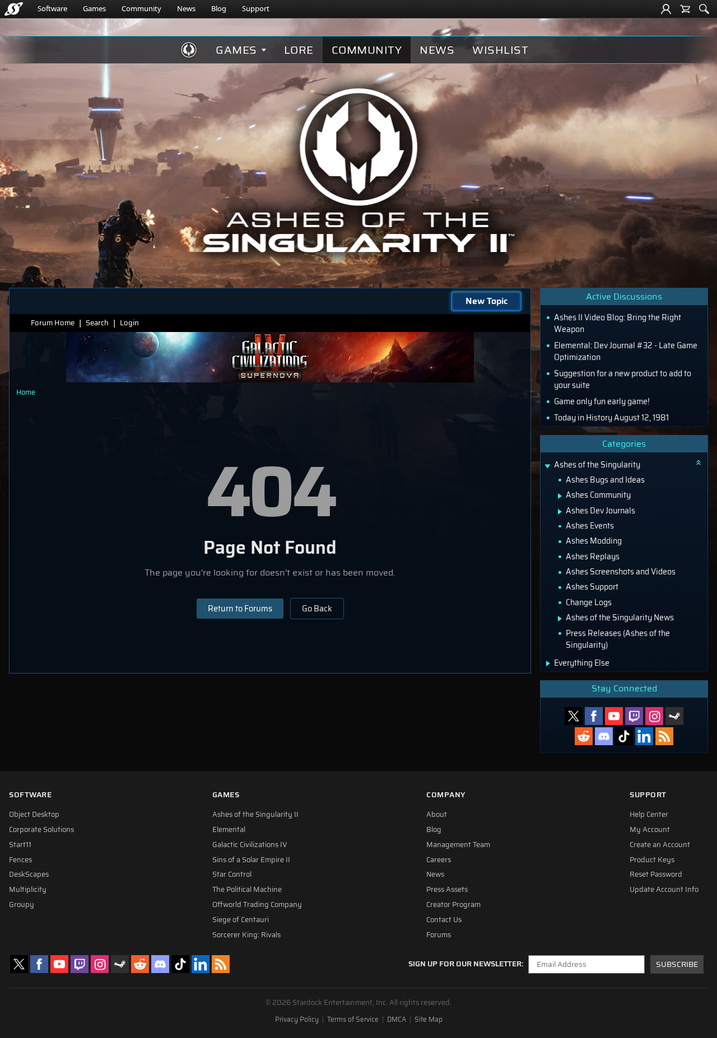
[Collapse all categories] (698, 462)
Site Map (429, 1019)
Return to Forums (240, 608)
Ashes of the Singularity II (255, 814)
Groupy (21, 904)
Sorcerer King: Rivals (246, 935)
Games (94, 8)
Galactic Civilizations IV (249, 844)
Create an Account (660, 844)
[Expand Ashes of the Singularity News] (560, 618)
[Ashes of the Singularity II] (358, 170)
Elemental (228, 829)
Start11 (20, 844)
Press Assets (447, 889)
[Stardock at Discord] (604, 736)
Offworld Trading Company (257, 904)
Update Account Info (664, 889)
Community (141, 8)
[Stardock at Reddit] (584, 736)
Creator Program (453, 904)
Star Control (232, 874)
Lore (299, 50)
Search (97, 323)
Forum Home (53, 323)
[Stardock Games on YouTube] (614, 716)
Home (25, 392)
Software (52, 8)
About (436, 814)
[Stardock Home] (13, 9)
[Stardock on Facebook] (594, 716)
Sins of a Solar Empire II (251, 860)
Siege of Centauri (240, 919)
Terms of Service (353, 1019)
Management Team (458, 844)
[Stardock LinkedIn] (644, 736)
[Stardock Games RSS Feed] (664, 736)
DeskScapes (29, 874)
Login (129, 323)
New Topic (486, 301)
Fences (20, 860)
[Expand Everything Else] (548, 663)
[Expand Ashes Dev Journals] (560, 512)
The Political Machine (247, 889)
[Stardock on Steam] (674, 716)
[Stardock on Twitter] (574, 716)
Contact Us (444, 919)
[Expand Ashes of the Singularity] (547, 466)
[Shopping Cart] (685, 9)
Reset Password (656, 874)
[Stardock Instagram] (654, 716)
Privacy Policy (297, 1019)
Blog (218, 8)
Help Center (649, 814)
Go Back (317, 608)
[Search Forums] (704, 9)
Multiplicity (27, 889)
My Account (650, 829)
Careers (438, 860)
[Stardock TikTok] (624, 736)
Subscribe (677, 964)
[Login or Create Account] (666, 9)
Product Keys (652, 860)
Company (445, 795)
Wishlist (500, 50)
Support (255, 8)
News (186, 8)
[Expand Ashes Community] (560, 496)
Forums (438, 935)
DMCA (396, 1019)
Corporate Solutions (41, 829)
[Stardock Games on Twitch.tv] (634, 716)
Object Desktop (34, 814)
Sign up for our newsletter (465, 964)
